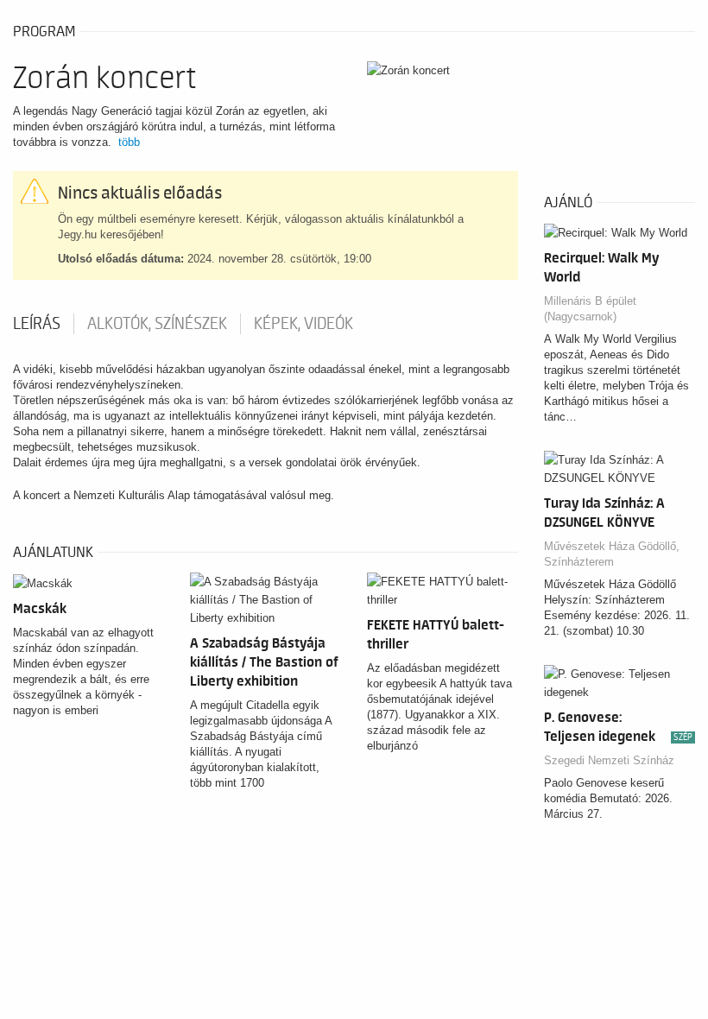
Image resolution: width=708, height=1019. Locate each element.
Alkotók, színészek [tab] (157, 323)
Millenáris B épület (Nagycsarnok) (590, 308)
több (129, 142)
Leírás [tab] (36, 323)
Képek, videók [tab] (303, 323)
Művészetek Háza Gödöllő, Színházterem (612, 554)
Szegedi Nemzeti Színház (609, 760)
